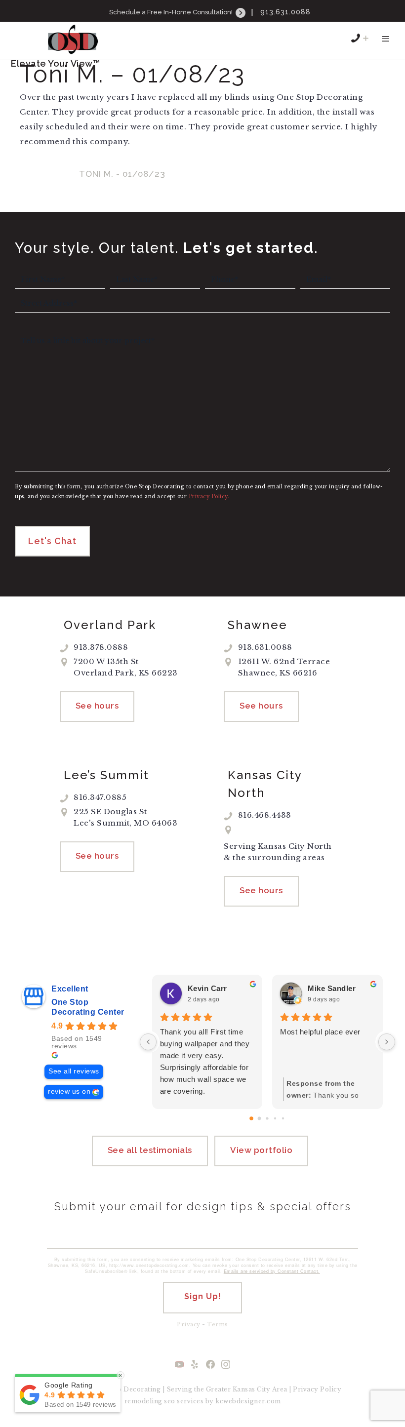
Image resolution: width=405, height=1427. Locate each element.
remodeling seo (149, 1401)
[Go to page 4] (283, 1118)
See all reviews (73, 1071)
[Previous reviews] (148, 1041)
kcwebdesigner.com (248, 1401)
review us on (69, 1091)
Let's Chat (52, 541)
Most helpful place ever (320, 1032)
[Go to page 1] (259, 1118)
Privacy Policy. (209, 496)
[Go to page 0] (252, 1119)
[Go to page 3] (275, 1118)
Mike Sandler (332, 988)
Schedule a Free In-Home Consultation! (171, 12)
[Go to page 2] (267, 1118)
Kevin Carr (207, 988)
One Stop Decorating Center (87, 1007)
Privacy (189, 1324)
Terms (217, 1324)
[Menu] (385, 43)
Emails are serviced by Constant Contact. (272, 1271)
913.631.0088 (285, 12)
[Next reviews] (386, 1041)
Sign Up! (202, 1296)
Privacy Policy (317, 1389)
